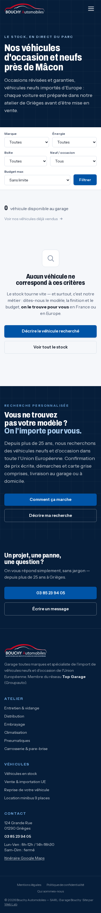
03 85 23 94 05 (50, 592)
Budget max (13, 171)
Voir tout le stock (50, 347)
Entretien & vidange (21, 708)
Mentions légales (29, 885)
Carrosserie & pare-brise (26, 748)
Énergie (58, 134)
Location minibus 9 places (27, 797)
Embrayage (14, 724)
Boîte (8, 153)
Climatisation (15, 732)
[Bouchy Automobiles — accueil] (24, 8)
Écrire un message (50, 608)
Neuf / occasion (62, 153)
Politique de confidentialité (65, 885)
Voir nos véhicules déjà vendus (31, 218)
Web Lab (10, 904)
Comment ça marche (50, 499)
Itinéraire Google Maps (24, 858)
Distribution (14, 716)
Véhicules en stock (20, 773)
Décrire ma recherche (50, 515)
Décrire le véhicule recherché (50, 331)
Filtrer (85, 179)
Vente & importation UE (25, 781)
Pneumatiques (17, 740)
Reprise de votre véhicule (26, 789)
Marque (10, 134)
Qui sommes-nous (50, 891)
